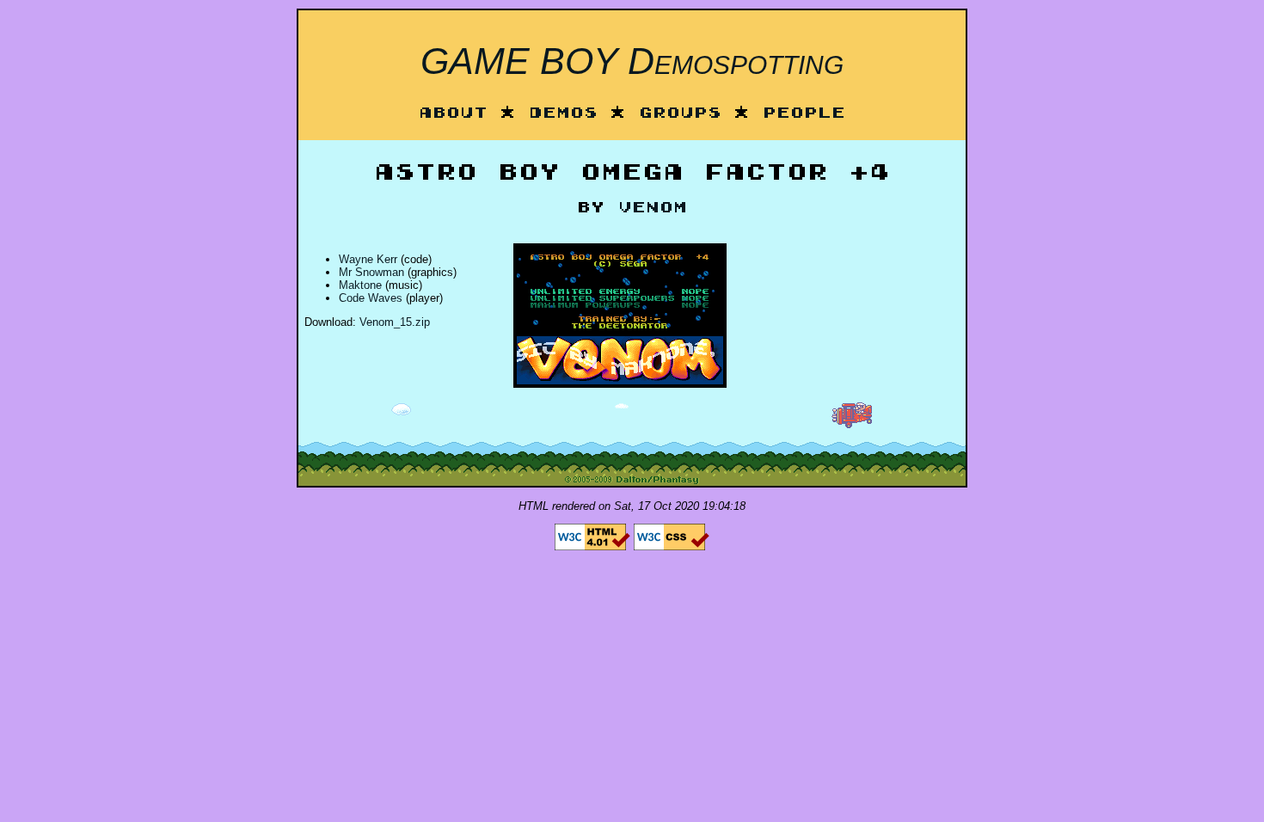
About (453, 113)
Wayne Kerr (368, 259)
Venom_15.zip (394, 322)
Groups (680, 113)
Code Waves (370, 297)
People (804, 113)
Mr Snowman (371, 272)
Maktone (360, 285)
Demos (563, 113)
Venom (652, 208)
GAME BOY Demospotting (632, 61)
